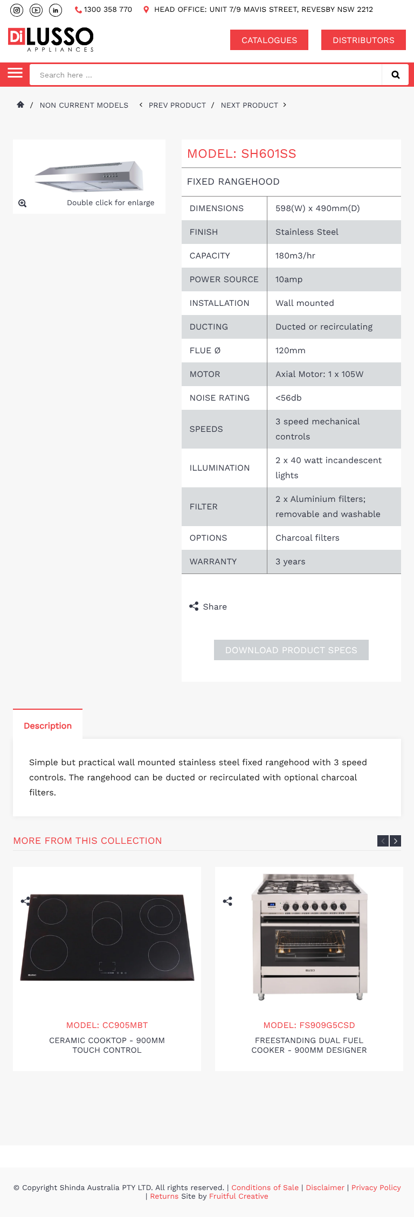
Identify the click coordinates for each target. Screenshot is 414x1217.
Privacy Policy (376, 1188)
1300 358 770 (108, 9)
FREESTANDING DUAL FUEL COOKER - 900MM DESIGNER (309, 1045)
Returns (164, 1196)
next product (251, 105)
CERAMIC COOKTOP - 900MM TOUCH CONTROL (107, 1045)
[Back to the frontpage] (20, 105)
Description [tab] (48, 726)
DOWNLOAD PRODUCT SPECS (291, 650)
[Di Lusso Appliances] (50, 39)
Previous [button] (383, 841)
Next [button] (395, 841)
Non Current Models (83, 105)
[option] (107, 969)
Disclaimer (325, 1188)
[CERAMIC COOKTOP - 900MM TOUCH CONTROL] (107, 937)
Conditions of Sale (265, 1188)
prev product (180, 105)
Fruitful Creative (238, 1196)
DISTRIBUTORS (364, 40)
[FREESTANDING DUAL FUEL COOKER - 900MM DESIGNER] (309, 937)
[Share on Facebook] (238, 607)
